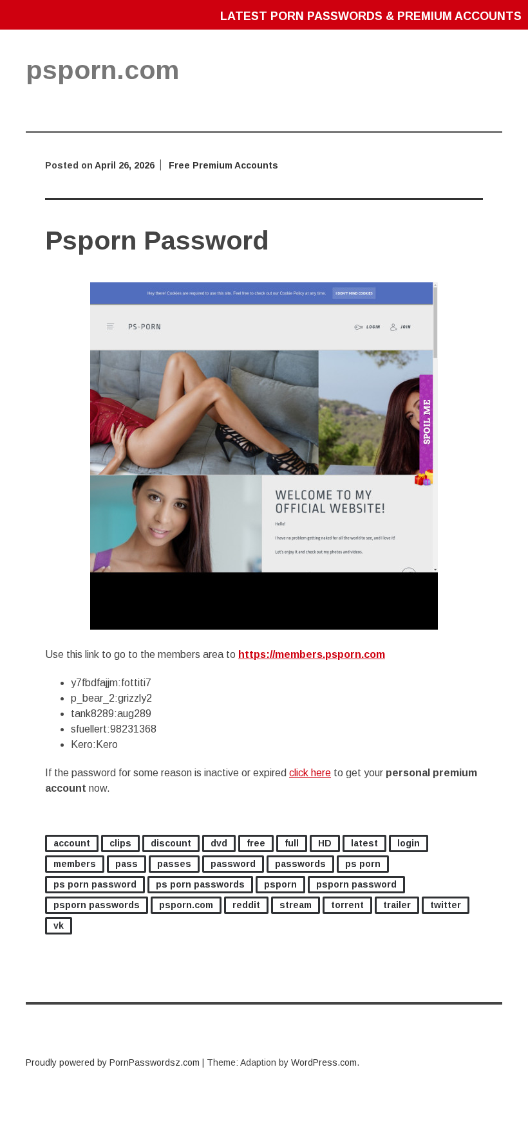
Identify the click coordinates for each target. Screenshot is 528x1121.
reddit (246, 905)
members (74, 864)
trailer (397, 905)
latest (364, 843)
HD (325, 843)
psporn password (356, 884)
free (256, 843)
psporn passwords (96, 905)
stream (295, 905)
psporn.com (186, 905)
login (408, 843)
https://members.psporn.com (311, 654)
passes (174, 864)
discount (171, 843)
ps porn (363, 864)
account (71, 843)
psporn (280, 884)
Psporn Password (157, 240)
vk (58, 925)
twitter (445, 905)
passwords (300, 864)
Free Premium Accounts (223, 165)
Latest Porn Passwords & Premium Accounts (371, 16)
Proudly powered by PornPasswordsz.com (113, 1062)
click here (310, 772)
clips (120, 843)
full (292, 843)
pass (126, 864)
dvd (219, 843)
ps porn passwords (200, 884)
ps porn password (95, 884)
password (233, 864)
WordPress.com (324, 1062)
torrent (347, 905)
